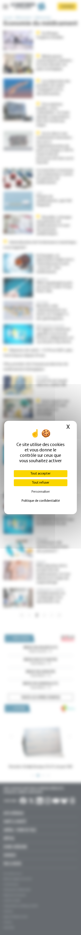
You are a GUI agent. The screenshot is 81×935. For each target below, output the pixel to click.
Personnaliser (40, 492)
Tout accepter (40, 473)
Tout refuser (40, 482)
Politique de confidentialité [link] (40, 501)
